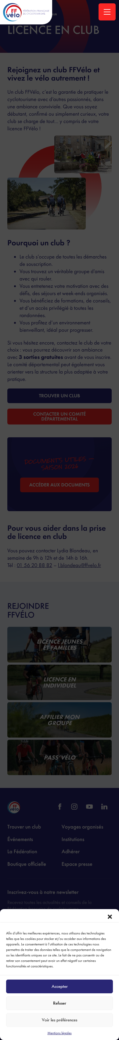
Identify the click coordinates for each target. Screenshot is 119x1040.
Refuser (59, 1003)
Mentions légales (59, 1033)
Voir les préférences (59, 1020)
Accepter (60, 986)
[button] (110, 917)
